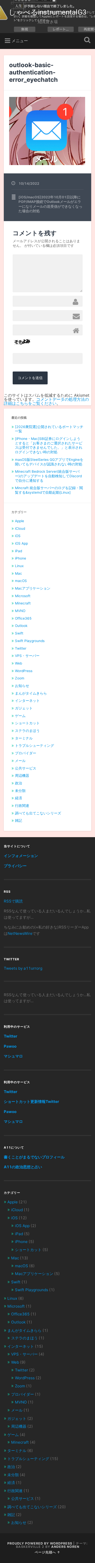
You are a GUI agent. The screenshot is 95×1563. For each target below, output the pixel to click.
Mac (18, 573)
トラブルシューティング (34, 746)
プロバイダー (25, 753)
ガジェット (24, 708)
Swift (19, 633)
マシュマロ (13, 1056)
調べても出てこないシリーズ (38, 813)
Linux (19, 566)
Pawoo (10, 1046)
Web (18, 663)
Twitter (20, 648)
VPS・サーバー (27, 656)
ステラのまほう (27, 731)
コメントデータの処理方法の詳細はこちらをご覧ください (46, 401)
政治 (18, 783)
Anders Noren (65, 1547)
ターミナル (24, 738)
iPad (18, 551)
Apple (19, 521)
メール (20, 761)
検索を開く (86, 40)
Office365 (23, 618)
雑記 (18, 820)
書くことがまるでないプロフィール (34, 1157)
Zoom (19, 678)
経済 (18, 798)
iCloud (20, 528)
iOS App (21, 543)
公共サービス (25, 768)
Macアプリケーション (32, 588)
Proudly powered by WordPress (39, 1543)
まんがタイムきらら (31, 693)
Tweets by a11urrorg (23, 968)
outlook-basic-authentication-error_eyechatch (33, 72)
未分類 (20, 791)
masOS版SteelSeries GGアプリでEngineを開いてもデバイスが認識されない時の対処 (49, 462)
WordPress (23, 671)
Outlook (21, 626)
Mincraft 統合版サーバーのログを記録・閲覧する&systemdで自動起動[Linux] (49, 490)
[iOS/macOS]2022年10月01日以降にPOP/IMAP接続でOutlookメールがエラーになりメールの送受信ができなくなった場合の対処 (50, 204)
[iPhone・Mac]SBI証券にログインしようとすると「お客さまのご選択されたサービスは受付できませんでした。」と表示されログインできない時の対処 (48, 445)
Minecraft (23, 603)
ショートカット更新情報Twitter (31, 1101)
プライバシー (15, 865)
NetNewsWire (20, 933)
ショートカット (27, 723)
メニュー (20, 40)
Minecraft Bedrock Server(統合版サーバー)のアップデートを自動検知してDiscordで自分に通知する (48, 475)
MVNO (20, 611)
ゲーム (20, 716)
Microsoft (22, 596)
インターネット (27, 701)
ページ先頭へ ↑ (47, 1552)
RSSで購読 (13, 901)
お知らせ (22, 686)
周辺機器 (22, 776)
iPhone (20, 558)
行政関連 (22, 806)
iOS (18, 536)
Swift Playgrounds (30, 641)
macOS (21, 581)
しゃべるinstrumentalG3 (48, 12)
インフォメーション (21, 855)
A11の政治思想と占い (23, 1166)
